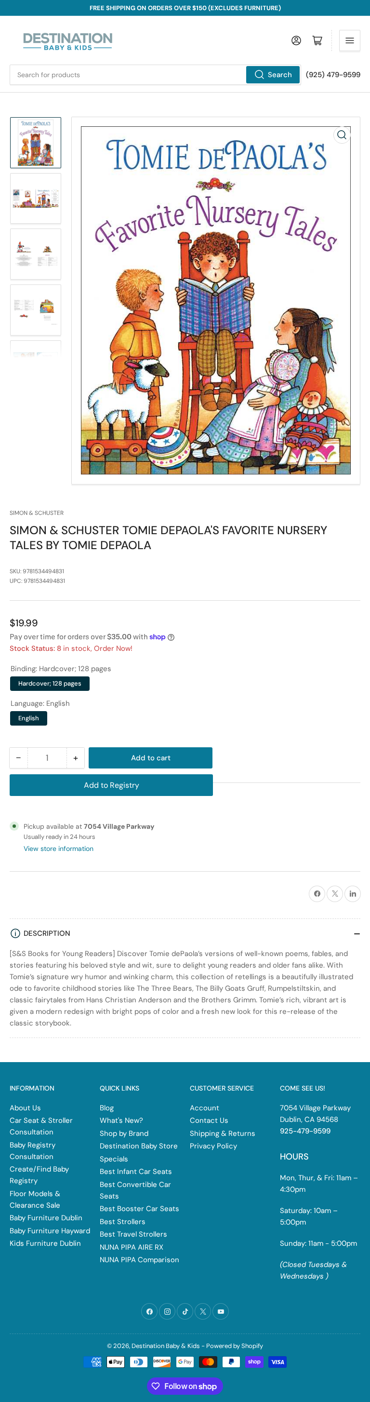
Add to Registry (111, 785)
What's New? (121, 1120)
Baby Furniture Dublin (46, 1218)
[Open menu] (349, 40)
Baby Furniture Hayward (50, 1231)
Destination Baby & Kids (166, 1346)
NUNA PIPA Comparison (139, 1260)
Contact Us (209, 1120)
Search (280, 75)
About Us (25, 1108)
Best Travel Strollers (133, 1234)
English (28, 718)
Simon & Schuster (37, 513)
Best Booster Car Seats (139, 1208)
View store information (58, 848)
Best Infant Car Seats (136, 1171)
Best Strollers (122, 1222)
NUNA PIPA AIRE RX (131, 1247)
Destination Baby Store (139, 1146)
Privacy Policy (213, 1146)
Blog (107, 1108)
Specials (114, 1159)
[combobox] (155, 75)
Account (204, 1108)
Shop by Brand (124, 1133)
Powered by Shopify (234, 1346)
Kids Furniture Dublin (45, 1243)
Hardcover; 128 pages (49, 683)
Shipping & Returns (222, 1133)
